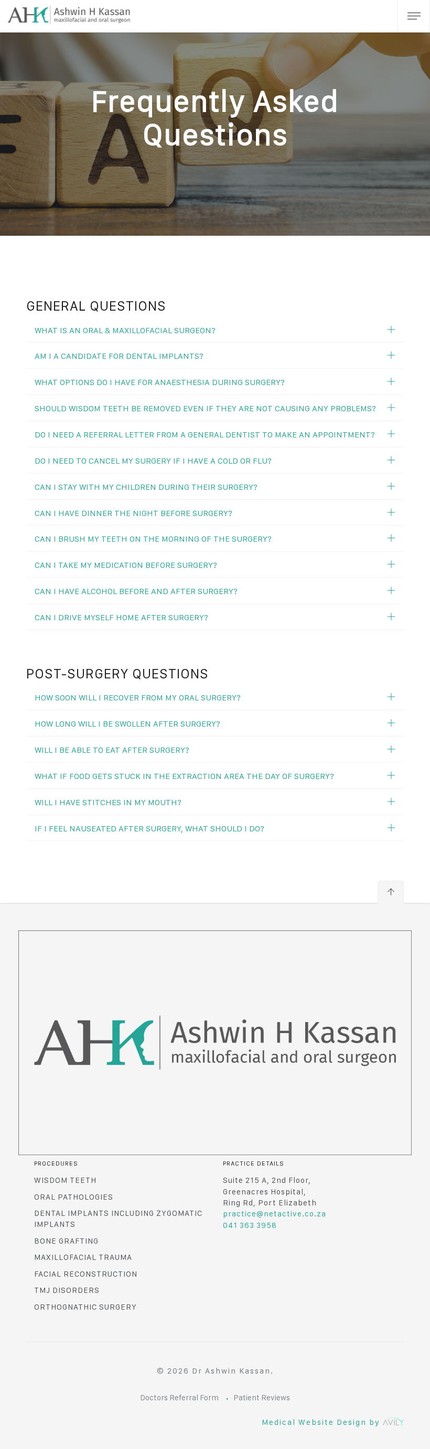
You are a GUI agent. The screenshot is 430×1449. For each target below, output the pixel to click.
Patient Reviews (261, 1397)
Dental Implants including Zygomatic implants (118, 1219)
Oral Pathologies (73, 1197)
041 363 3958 (250, 1225)
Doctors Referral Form (179, 1397)
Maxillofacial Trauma (83, 1257)
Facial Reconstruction (85, 1274)
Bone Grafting (66, 1241)
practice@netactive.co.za (274, 1214)
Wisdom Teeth (65, 1180)
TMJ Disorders (67, 1290)
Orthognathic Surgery (85, 1307)
